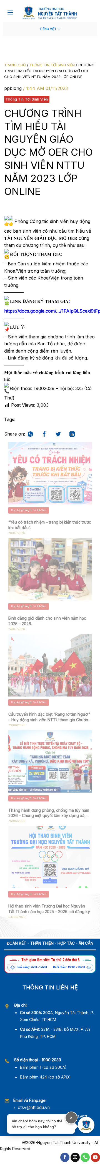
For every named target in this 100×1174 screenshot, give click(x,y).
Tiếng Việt (48, 29)
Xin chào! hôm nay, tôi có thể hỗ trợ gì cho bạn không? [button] (42, 1122)
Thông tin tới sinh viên (52, 65)
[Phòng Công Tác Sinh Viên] (50, 12)
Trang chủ (15, 65)
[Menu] (10, 12)
